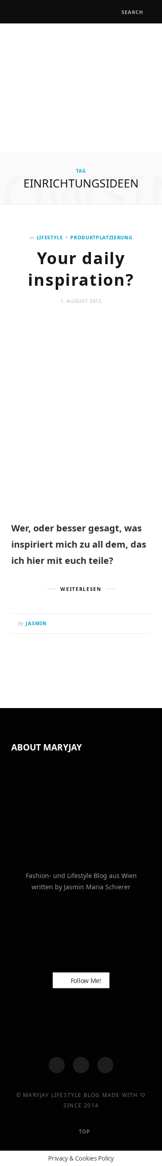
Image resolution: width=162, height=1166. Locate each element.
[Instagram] (81, 1065)
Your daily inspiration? (81, 269)
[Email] (141, 624)
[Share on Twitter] (119, 624)
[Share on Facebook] (107, 624)
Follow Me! (85, 980)
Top (83, 1131)
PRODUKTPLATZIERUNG (101, 237)
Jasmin (36, 623)
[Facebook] (57, 1065)
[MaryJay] (81, 86)
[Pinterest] (130, 624)
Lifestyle (49, 237)
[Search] (113, 12)
